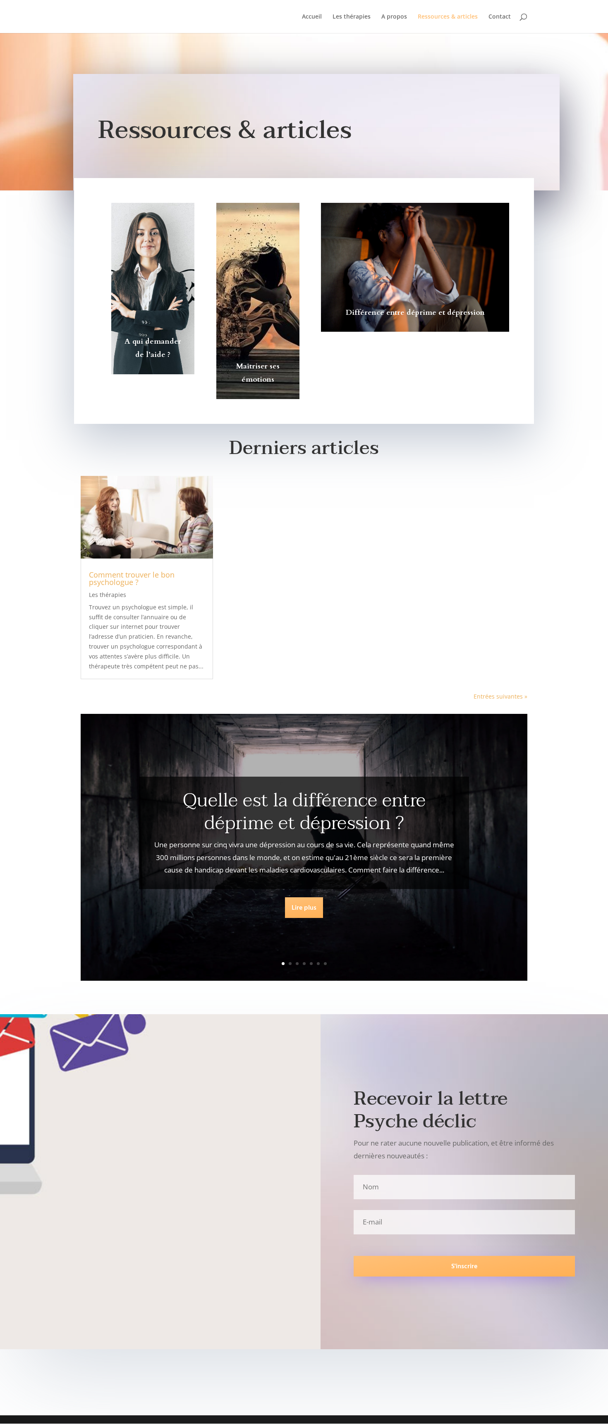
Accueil (312, 17)
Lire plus (304, 908)
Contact (499, 17)
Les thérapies (352, 17)
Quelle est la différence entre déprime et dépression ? (304, 811)
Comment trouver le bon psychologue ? (132, 578)
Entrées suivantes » (500, 696)
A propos (394, 17)
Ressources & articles (448, 17)
